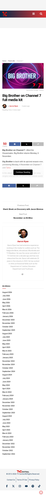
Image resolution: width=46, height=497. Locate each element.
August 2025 (7, 334)
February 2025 (7, 354)
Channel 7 (20, 61)
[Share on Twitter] (26, 144)
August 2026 (7, 292)
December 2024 (8, 361)
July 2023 (6, 420)
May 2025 (6, 344)
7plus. (8, 168)
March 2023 (6, 433)
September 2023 (8, 413)
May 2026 (6, 303)
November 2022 (8, 447)
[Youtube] (26, 486)
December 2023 (8, 402)
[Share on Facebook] (14, 144)
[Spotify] (32, 486)
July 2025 (6, 337)
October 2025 (7, 327)
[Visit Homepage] (4, 14)
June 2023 (6, 423)
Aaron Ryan (13, 106)
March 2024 (6, 392)
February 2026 (7, 313)
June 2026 (6, 299)
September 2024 (8, 371)
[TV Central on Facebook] (6, 486)
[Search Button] (41, 13)
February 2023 (7, 437)
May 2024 (6, 385)
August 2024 (7, 375)
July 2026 (6, 296)
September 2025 (8, 330)
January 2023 (7, 440)
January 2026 (7, 316)
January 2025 (7, 358)
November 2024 (8, 364)
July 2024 (6, 378)
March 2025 (6, 351)
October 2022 (7, 450)
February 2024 (7, 395)
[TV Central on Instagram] (19, 486)
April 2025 (6, 347)
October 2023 (7, 409)
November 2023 (8, 406)
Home (4, 61)
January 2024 (7, 399)
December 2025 (8, 320)
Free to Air (11, 61)
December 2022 (8, 444)
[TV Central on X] (13, 486)
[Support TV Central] (23, 471)
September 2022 (8, 454)
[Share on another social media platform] (38, 144)
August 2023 (7, 416)
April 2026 (6, 306)
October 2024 (7, 368)
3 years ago (26, 106)
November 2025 (8, 323)
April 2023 (6, 430)
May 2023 (6, 426)
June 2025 (6, 340)
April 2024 (6, 389)
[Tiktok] (39, 486)
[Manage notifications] (41, 492)
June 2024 (6, 382)
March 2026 (6, 309)
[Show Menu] (33, 13)
